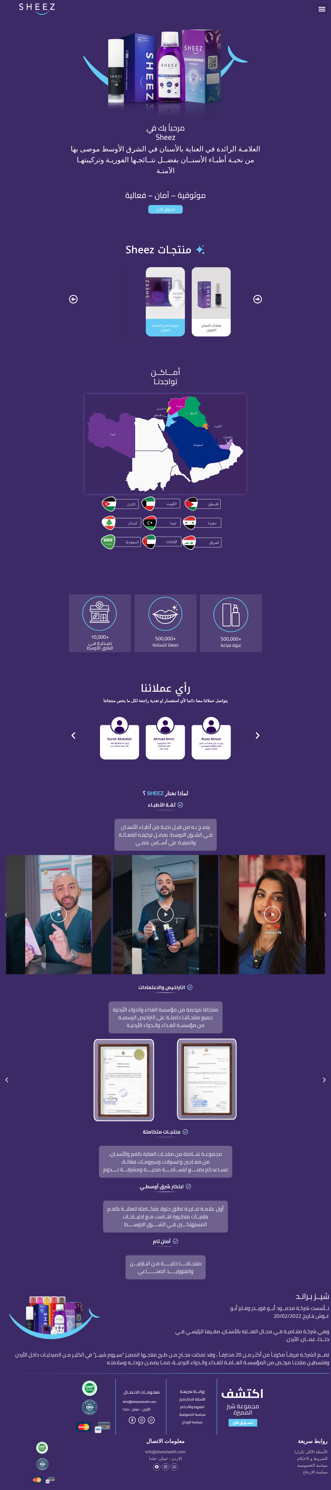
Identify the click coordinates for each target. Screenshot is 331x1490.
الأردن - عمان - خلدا (137, 1409)
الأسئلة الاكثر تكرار (192, 1399)
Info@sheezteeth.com (139, 1401)
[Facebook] (156, 1467)
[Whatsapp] (151, 1420)
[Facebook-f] (132, 1420)
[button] (322, 9)
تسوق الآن (165, 209)
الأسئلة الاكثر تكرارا (311, 1451)
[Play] (272, 914)
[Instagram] (141, 1420)
